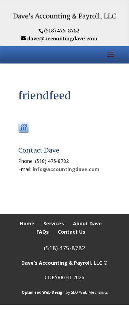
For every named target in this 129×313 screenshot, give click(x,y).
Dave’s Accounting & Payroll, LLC (61, 263)
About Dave (87, 223)
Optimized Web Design (43, 292)
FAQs (42, 231)
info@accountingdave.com (66, 169)
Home (27, 223)
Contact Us (71, 231)
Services (53, 223)
